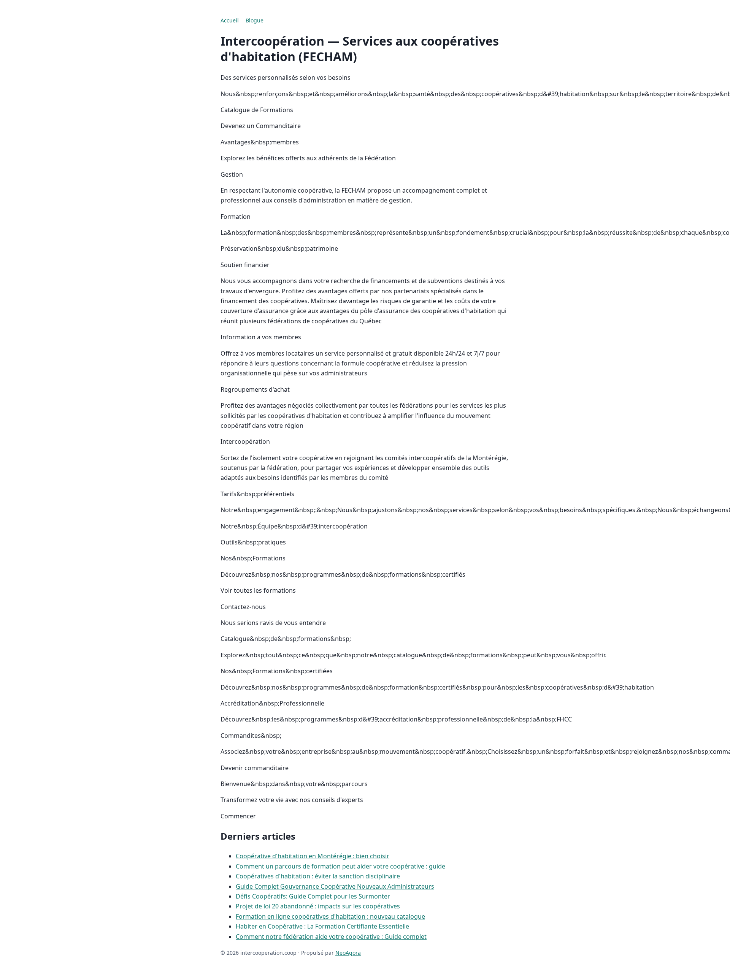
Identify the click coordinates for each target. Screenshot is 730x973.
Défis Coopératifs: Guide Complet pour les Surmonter (313, 896)
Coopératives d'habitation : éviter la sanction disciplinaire (318, 876)
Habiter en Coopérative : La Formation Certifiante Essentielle (322, 926)
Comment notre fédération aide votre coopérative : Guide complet (331, 936)
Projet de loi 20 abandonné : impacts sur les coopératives (318, 906)
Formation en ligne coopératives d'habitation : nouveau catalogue (330, 916)
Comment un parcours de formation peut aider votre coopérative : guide (340, 866)
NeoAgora (348, 952)
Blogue (254, 20)
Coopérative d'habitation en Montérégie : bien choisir (312, 856)
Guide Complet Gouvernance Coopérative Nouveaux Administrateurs (335, 886)
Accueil (230, 20)
